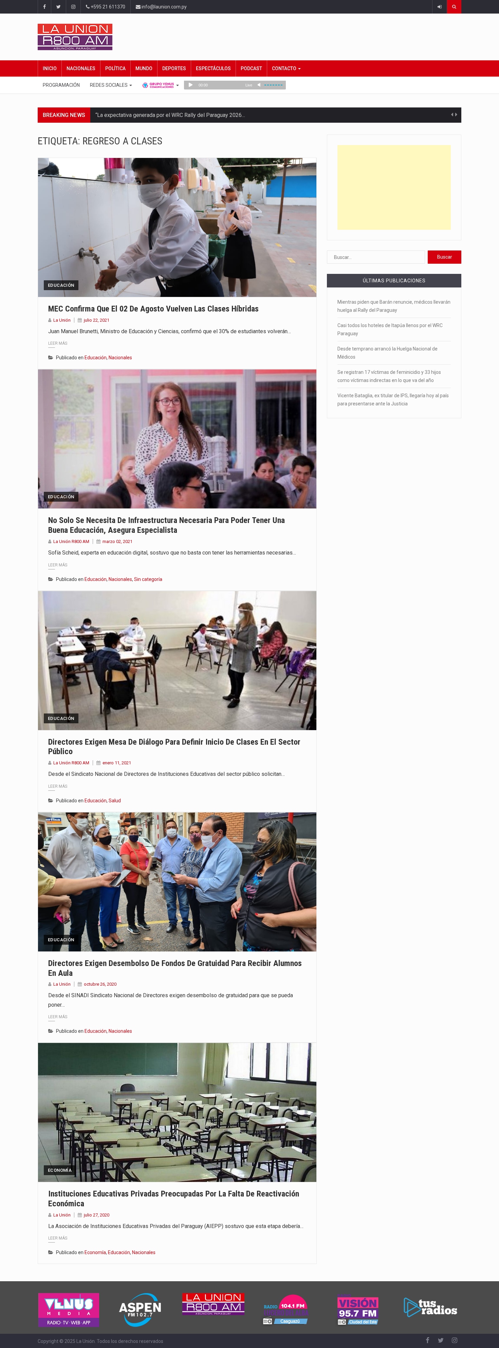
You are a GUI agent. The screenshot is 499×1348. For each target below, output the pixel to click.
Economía (60, 1170)
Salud (115, 800)
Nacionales (81, 68)
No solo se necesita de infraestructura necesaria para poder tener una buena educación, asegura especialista (166, 525)
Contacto (284, 68)
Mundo (143, 68)
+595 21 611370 (107, 6)
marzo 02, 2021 (117, 541)
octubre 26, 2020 (100, 984)
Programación (61, 85)
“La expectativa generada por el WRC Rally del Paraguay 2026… (170, 115)
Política (115, 68)
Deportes (174, 68)
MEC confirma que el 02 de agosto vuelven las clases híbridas (153, 309)
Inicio (50, 68)
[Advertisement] (394, 187)
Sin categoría (148, 579)
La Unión (62, 320)
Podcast (251, 68)
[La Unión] (249, 37)
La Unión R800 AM (71, 541)
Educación (61, 285)
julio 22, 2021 (96, 320)
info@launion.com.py (164, 6)
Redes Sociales (109, 85)
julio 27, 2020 (96, 1215)
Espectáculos (213, 68)
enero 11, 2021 (117, 762)
